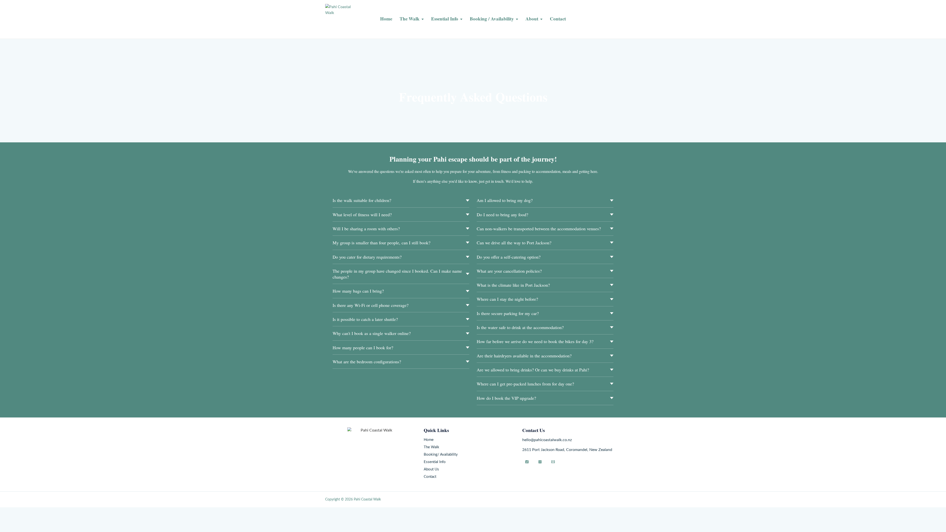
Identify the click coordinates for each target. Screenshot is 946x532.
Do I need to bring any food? (502, 214)
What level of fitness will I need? (362, 214)
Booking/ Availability (441, 454)
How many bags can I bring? (358, 291)
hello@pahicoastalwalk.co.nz (547, 440)
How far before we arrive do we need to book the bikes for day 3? (535, 341)
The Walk (410, 18)
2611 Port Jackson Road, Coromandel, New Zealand (567, 450)
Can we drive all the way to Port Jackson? (514, 243)
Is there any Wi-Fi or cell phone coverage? (370, 305)
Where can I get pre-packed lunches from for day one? (525, 384)
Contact (558, 18)
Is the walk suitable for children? (362, 200)
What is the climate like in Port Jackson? (513, 285)
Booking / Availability (492, 18)
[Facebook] (527, 461)
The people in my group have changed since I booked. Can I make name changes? (397, 274)
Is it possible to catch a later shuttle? (365, 319)
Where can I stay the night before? (507, 299)
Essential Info (444, 18)
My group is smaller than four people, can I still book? (381, 243)
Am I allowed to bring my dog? (505, 200)
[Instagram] (540, 461)
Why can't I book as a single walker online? (372, 333)
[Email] (553, 461)
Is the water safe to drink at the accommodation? (520, 327)
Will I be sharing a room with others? (366, 229)
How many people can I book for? (363, 347)
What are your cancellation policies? (509, 271)
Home (386, 18)
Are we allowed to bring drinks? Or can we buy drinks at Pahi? (533, 370)
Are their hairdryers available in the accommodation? (524, 356)
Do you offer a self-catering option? (509, 257)
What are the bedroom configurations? (367, 362)
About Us (431, 469)
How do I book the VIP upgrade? (506, 398)
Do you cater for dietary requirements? (367, 257)
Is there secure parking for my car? (508, 313)
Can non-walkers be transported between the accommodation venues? (539, 229)
